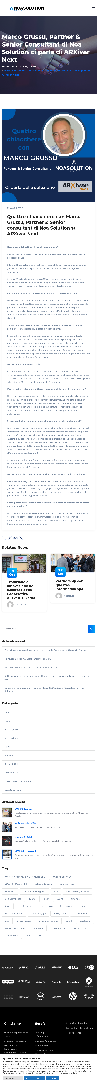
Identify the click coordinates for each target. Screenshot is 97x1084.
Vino (28, 935)
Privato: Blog (20, 66)
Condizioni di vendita (77, 1023)
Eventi (60, 899)
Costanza (21, 596)
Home (6, 66)
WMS (42, 935)
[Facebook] (4, 538)
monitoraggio (38, 913)
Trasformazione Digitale (17, 781)
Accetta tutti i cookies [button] (35, 1078)
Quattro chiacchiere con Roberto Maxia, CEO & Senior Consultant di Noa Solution (44, 689)
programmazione (48, 921)
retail (69, 921)
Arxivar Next (67, 884)
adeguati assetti (44, 884)
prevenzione (24, 921)
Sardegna (85, 921)
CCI (56, 891)
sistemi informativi (15, 928)
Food (7, 721)
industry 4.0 (46, 906)
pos (7, 921)
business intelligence (34, 891)
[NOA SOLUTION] (27, 8)
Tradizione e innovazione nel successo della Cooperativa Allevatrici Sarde (45, 650)
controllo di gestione (77, 891)
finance (75, 899)
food (7, 906)
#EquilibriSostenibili (16, 884)
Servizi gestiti (42, 1046)
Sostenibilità (11, 764)
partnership (80, 913)
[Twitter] (10, 538)
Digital (32, 899)
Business (10, 891)
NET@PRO (60, 913)
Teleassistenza (73, 1033)
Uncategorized (12, 790)
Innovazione (11, 738)
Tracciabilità (11, 772)
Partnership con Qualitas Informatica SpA (21, 585)
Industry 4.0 (11, 729)
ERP (6, 712)
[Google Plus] (15, 538)
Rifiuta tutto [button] (52, 1078)
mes (82, 906)
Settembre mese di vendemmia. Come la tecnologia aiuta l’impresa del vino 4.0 (46, 678)
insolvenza (66, 906)
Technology (79, 928)
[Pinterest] (21, 538)
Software (9, 755)
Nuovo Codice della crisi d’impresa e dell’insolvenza (72, 585)
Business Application (45, 1041)
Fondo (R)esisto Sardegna (79, 1028)
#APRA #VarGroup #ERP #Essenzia (25, 877)
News (34, 66)
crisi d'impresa (13, 899)
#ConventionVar (62, 877)
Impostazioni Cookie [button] (13, 1078)
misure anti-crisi (14, 913)
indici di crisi (25, 906)
